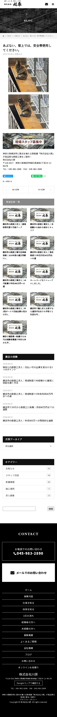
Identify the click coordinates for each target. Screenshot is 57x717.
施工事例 (27, 488)
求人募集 (28, 495)
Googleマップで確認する (28, 683)
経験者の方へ (28, 622)
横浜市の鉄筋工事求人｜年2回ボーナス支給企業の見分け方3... (15, 312)
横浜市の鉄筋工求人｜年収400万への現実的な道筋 (28, 420)
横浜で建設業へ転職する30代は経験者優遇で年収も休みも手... (14, 340)
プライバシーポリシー (28, 699)
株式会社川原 (28, 674)
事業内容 (28, 596)
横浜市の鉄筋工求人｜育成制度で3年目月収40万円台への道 (41, 255)
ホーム (28, 589)
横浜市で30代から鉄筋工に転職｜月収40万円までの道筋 (28, 408)
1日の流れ (28, 615)
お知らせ (18, 54)
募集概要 (28, 635)
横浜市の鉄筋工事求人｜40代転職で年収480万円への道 (14, 283)
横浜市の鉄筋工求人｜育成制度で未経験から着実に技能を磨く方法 (28, 381)
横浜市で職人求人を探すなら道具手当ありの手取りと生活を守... (41, 312)
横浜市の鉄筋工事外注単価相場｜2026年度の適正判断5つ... (14, 255)
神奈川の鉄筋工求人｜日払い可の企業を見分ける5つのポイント (28, 368)
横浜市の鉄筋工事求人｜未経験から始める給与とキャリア (41, 227)
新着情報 (28, 482)
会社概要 (28, 648)
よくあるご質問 (28, 641)
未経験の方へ (28, 628)
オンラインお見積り (28, 667)
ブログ (28, 654)
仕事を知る (28, 602)
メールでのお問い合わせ (31, 573)
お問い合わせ (28, 661)
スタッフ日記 (28, 475)
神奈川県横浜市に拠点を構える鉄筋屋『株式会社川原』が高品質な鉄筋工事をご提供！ (28, 695)
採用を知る (28, 609)
